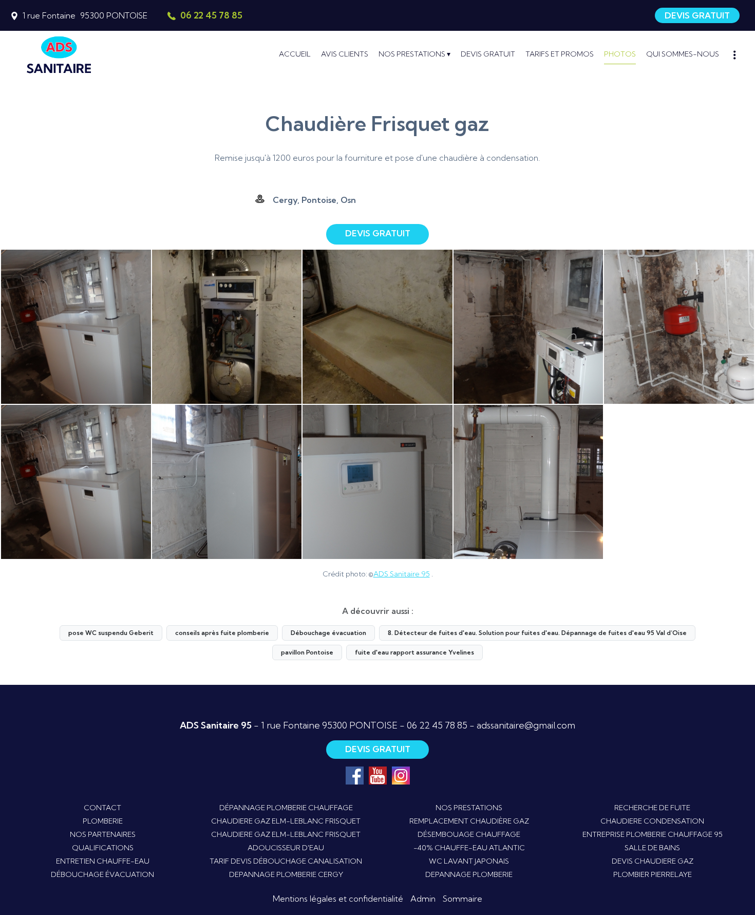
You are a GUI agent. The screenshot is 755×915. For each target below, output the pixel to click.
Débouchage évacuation (328, 633)
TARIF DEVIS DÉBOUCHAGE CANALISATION (286, 861)
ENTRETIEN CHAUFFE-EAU (102, 861)
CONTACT (102, 807)
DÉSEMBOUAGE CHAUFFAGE (469, 834)
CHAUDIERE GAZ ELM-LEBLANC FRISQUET (286, 821)
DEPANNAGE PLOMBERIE (469, 874)
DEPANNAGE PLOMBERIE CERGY (286, 874)
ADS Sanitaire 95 (401, 573)
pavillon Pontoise (307, 652)
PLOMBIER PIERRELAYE (652, 874)
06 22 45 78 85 (437, 725)
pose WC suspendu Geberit (111, 633)
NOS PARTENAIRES (103, 834)
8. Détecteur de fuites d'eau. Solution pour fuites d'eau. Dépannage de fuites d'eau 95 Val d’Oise (537, 633)
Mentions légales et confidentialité (338, 898)
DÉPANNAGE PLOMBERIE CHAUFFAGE (286, 807)
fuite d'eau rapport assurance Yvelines (414, 652)
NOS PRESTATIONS (469, 807)
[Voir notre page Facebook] (355, 776)
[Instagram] (401, 776)
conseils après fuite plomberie (222, 633)
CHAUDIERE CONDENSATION (652, 821)
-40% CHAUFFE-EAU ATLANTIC (469, 847)
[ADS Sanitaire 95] (107, 54)
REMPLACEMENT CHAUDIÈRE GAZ (469, 821)
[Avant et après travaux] (227, 327)
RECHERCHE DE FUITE (652, 807)
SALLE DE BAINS (652, 847)
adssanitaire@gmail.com (526, 725)
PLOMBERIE (103, 821)
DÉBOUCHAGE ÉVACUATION (102, 874)
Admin (423, 898)
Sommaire (462, 898)
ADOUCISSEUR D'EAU (286, 847)
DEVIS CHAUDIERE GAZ (652, 861)
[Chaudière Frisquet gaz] (76, 327)
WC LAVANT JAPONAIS (469, 861)
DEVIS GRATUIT (697, 15)
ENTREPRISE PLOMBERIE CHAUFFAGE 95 (652, 834)
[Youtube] (378, 776)
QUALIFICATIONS (103, 847)
